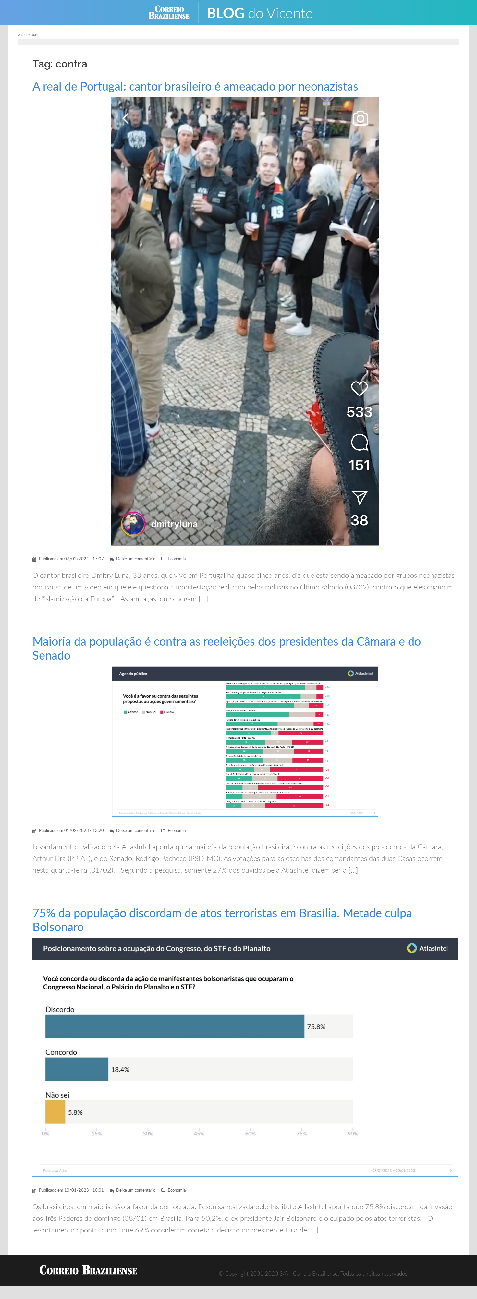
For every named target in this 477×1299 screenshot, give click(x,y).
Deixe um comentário (135, 559)
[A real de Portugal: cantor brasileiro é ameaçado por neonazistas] (245, 321)
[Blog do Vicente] (264, 12)
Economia (177, 559)
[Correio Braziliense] (174, 12)
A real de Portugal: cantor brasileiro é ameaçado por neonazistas (195, 87)
